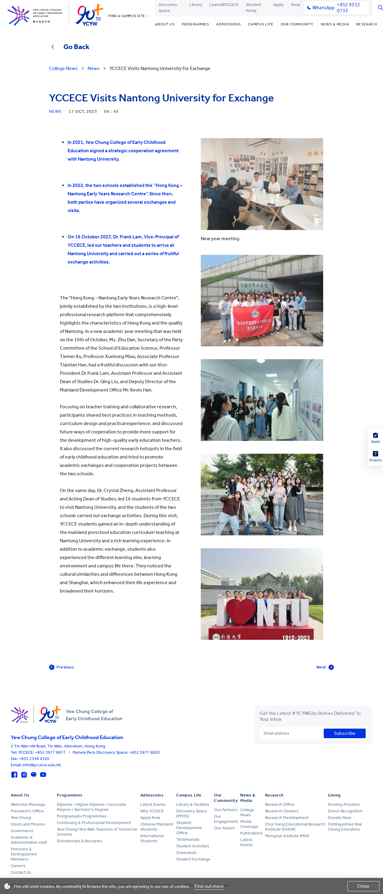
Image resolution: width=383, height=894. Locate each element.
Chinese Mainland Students (156, 827)
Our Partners (226, 809)
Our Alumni (224, 828)
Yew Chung (21, 817)
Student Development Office (189, 827)
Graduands (186, 852)
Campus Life (260, 24)
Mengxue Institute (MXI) (287, 835)
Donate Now (339, 817)
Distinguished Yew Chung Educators (345, 827)
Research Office (279, 804)
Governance (22, 830)
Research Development (286, 817)
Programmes (195, 24)
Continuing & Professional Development (94, 822)
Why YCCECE (152, 811)
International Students (152, 838)
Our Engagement (226, 819)
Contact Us (21, 872)
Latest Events (153, 804)
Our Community (297, 24)
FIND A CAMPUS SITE (126, 16)
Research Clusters (282, 811)
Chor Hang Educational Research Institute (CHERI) (295, 827)
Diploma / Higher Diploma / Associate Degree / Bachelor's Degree (91, 807)
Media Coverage (249, 824)
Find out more (209, 886)
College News (247, 812)
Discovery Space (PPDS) (191, 813)
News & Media (335, 24)
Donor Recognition (345, 811)
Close (363, 886)
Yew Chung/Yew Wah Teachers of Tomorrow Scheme (97, 832)
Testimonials (188, 839)
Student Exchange (193, 859)
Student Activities (192, 846)
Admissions (228, 24)
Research (366, 24)
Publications (251, 833)
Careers (18, 865)
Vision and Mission (28, 824)
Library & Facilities (192, 804)
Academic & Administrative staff (29, 840)
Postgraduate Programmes (82, 816)
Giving (334, 795)
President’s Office (27, 811)
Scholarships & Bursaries (79, 840)
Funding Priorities (344, 804)
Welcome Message (28, 804)
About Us (165, 24)
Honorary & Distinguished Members (24, 854)
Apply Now (150, 817)
